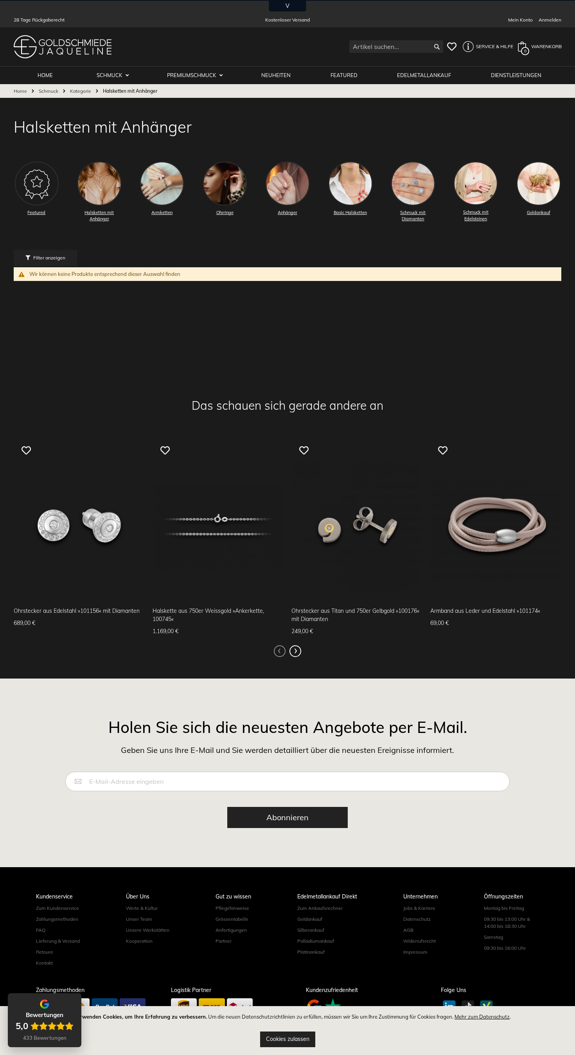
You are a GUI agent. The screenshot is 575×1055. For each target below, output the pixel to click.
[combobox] (396, 46)
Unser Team (139, 919)
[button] (485, 46)
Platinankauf (311, 952)
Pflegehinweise (232, 908)
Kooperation (139, 941)
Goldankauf (309, 919)
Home (21, 91)
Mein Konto (520, 20)
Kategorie (81, 91)
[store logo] (62, 46)
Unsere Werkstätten (147, 930)
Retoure (44, 952)
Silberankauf (310, 930)
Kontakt (44, 963)
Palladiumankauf (315, 941)
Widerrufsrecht (419, 941)
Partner (224, 941)
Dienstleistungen (516, 75)
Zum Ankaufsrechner (320, 908)
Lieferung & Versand (58, 941)
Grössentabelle (232, 919)
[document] (287, 1030)
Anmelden (550, 20)
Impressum (415, 952)
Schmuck (110, 75)
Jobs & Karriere (419, 908)
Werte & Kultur (142, 908)
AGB (408, 930)
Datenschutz (417, 919)
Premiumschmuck (192, 75)
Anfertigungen (231, 930)
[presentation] (295, 651)
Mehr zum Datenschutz (482, 1017)
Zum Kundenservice (57, 908)
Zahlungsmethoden (57, 919)
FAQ (40, 930)
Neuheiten (276, 75)
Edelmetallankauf (424, 75)
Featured (344, 75)
